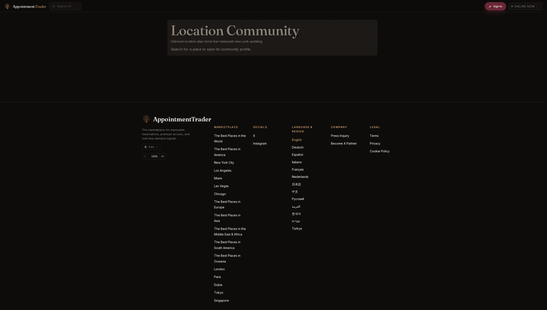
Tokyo (218, 292)
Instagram (260, 143)
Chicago (220, 194)
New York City (224, 162)
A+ (163, 156)
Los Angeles (222, 170)
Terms (374, 135)
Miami (218, 178)
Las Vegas (221, 186)
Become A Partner (344, 143)
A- (145, 156)
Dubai (218, 285)
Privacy (375, 143)
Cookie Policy (380, 151)
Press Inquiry (340, 135)
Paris (217, 277)
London (219, 269)
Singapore (221, 300)
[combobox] (68, 6)
